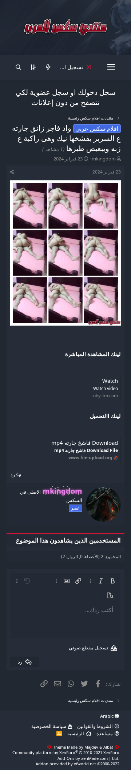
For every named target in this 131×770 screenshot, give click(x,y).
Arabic (107, 716)
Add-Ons (65, 758)
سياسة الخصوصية (48, 726)
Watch (110, 380)
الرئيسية (75, 733)
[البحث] (18, 67)
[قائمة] (111, 67)
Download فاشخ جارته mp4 (84, 442)
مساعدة (104, 733)
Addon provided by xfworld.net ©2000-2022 (77, 763)
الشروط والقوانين (95, 726)
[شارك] (12, 172)
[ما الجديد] (48, 67)
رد (13, 474)
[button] (112, 581)
